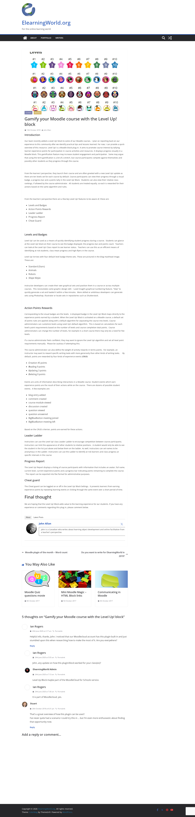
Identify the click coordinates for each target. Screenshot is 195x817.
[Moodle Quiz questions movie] (38, 572)
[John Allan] (31, 525)
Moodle (37, 113)
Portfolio (46, 38)
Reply (32, 646)
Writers (59, 38)
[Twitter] (121, 524)
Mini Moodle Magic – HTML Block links (73, 593)
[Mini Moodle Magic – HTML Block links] (75, 572)
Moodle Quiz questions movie (35, 593)
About (33, 38)
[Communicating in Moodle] (111, 572)
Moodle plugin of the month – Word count (46, 552)
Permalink (58, 631)
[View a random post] (170, 38)
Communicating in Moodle (109, 593)
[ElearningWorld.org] (25, 38)
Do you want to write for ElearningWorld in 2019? (103, 554)
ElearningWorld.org (46, 22)
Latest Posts (38, 517)
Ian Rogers (36, 626)
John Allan (47, 130)
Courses (28, 113)
